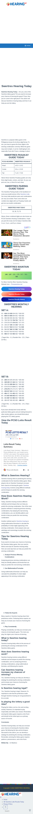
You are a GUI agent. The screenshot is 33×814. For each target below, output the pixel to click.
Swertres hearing (22, 521)
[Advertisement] (16, 24)
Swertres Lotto (24, 194)
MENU (28, 45)
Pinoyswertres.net (16, 284)
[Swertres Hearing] (17, 4)
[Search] (6, 807)
